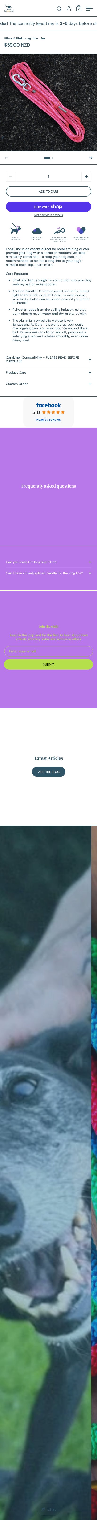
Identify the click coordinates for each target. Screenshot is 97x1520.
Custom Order (17, 384)
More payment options (48, 215)
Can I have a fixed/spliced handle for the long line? (44, 573)
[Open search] (59, 8)
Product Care (16, 372)
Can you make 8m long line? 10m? (31, 562)
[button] (47, 158)
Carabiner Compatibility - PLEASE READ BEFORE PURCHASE (42, 359)
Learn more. (44, 265)
